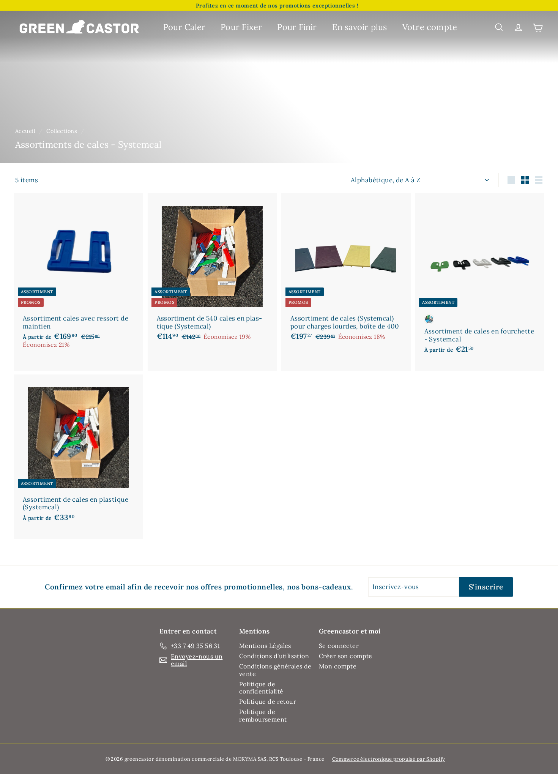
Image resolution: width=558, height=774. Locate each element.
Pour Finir (297, 27)
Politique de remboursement (263, 715)
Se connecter (339, 645)
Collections (61, 130)
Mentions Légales (265, 645)
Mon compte (337, 666)
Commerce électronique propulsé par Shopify (388, 759)
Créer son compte (345, 656)
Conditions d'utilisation (274, 656)
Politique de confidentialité (261, 687)
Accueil (25, 130)
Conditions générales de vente (275, 669)
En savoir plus (359, 27)
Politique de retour (267, 701)
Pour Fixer (241, 27)
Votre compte (429, 27)
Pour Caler (184, 27)
